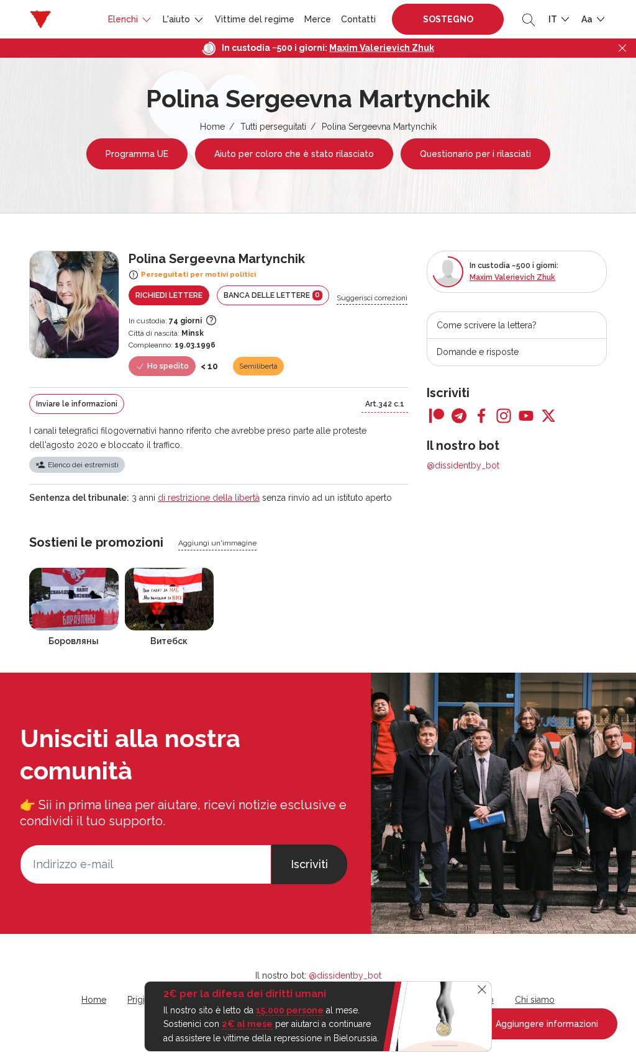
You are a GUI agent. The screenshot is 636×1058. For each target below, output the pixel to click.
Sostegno (448, 19)
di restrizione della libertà (209, 498)
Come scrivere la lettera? (487, 325)
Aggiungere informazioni (545, 1024)
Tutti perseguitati (273, 127)
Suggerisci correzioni (372, 298)
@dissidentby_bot (463, 465)
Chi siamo (535, 1000)
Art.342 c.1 (384, 404)
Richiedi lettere (168, 295)
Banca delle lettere (272, 295)
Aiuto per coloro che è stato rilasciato (294, 154)
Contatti (358, 19)
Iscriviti (309, 864)
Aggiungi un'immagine (217, 543)
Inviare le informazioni (76, 404)
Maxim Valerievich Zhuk (381, 48)
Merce (317, 19)
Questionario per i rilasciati (475, 154)
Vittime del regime (254, 19)
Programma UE (137, 154)
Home (212, 127)
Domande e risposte (478, 352)
